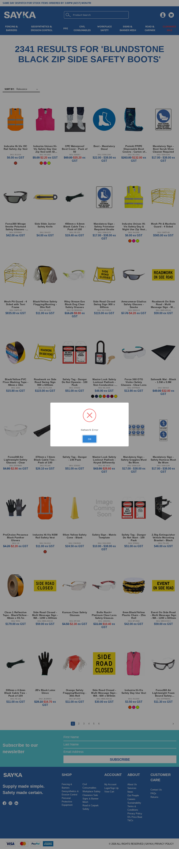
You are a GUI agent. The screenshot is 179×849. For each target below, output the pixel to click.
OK (89, 439)
